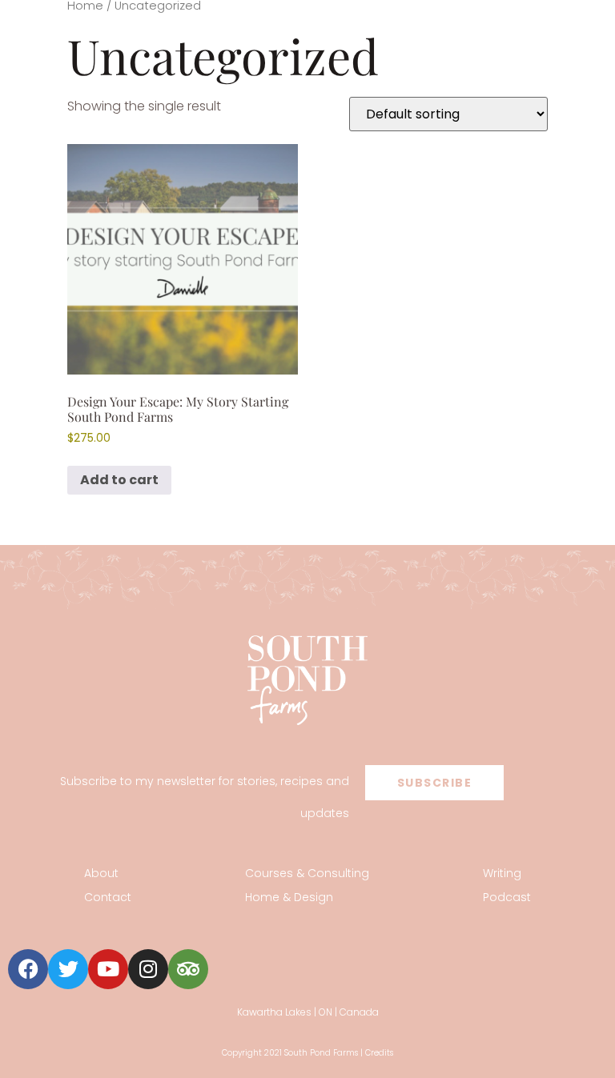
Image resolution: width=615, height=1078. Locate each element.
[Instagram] (148, 969)
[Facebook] (28, 969)
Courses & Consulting (307, 873)
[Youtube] (108, 969)
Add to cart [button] (119, 480)
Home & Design (289, 897)
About (101, 873)
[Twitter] (68, 969)
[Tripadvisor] (188, 969)
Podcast (507, 897)
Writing (502, 873)
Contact (107, 897)
